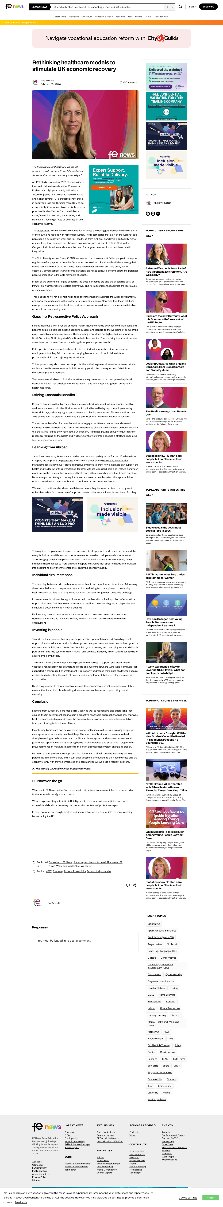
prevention (67, 460)
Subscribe (208, 6)
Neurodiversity (156, 1038)
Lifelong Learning (157, 1015)
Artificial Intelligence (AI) (161, 937)
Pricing (100, 1157)
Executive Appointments (77, 1163)
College (152, 957)
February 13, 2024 (51, 84)
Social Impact (72, 1147)
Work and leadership (68, 865)
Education (70, 1132)
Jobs (130, 16)
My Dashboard (137, 1160)
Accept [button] (210, 1197)
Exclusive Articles (106, 1132)
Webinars (167, 1153)
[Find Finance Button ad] (166, 76)
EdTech (68, 1135)
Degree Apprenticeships (161, 981)
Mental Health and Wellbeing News (163, 1023)
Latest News (60, 16)
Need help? (135, 1172)
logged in (60, 940)
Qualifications (167, 1052)
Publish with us (40, 1170)
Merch (148, 16)
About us (37, 1161)
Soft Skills (153, 1065)
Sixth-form (179, 1058)
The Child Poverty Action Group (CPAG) (53, 258)
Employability (72, 1138)
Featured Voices (105, 1135)
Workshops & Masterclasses (169, 1158)
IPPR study (41, 182)
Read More (21, 1202)
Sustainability (155, 1079)
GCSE (151, 994)
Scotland (152, 1058)
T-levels (171, 1079)
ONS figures (49, 431)
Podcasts (134, 1132)
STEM (177, 1065)
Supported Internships (160, 1072)
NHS (170, 1038)
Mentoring (153, 1031)
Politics (151, 1052)
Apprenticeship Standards (162, 930)
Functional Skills (156, 988)
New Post (134, 1157)
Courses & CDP (170, 1138)
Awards (166, 1132)
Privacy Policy (39, 1177)
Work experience (157, 1099)
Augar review (155, 944)
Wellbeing (86, 865)
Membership (136, 1169)
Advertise (120, 16)
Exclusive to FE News (60, 862)
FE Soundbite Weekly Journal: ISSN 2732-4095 (110, 1140)
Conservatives (168, 957)
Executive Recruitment (76, 1166)
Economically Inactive (99, 871)
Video (132, 1135)
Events (138, 16)
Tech (150, 1086)
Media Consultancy (107, 1169)
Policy (178, 1045)
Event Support (104, 1172)
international (154, 1001)
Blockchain (172, 944)
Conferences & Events (173, 1135)
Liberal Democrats (170, 1008)
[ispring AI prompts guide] (57, 529)
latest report (43, 230)
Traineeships (164, 1086)
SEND (165, 1058)
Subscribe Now (160, 16)
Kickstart (170, 1001)
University (153, 1092)
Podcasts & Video (104, 16)
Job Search (70, 1169)
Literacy (175, 1015)
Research (37, 404)
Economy (58, 871)
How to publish (137, 1151)
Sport (166, 1065)
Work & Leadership (74, 1141)
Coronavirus (154, 974)
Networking (168, 1141)
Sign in (192, 6)
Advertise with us (41, 1174)
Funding (174, 988)
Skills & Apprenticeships (77, 1144)
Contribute (87, 16)
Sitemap (36, 1180)
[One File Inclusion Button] (112, 529)
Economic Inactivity (75, 871)
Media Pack (103, 1160)
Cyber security (174, 974)
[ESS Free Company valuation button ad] (166, 106)
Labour (151, 1008)
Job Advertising (105, 1166)
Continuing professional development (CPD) (160, 966)
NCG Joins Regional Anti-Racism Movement (78, 7)
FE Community (39, 1167)
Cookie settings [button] (188, 1197)
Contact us (38, 1164)
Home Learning (167, 994)
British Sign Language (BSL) (162, 950)
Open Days (167, 1144)
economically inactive (44, 207)
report (126, 334)
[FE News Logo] (14, 6)
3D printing (154, 923)
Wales (166, 1092)
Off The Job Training (159, 1045)
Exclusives (74, 16)
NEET (48, 871)
